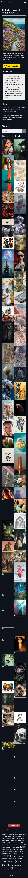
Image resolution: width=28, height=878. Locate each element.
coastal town (16, 107)
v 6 (11, 861)
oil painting (11, 851)
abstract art (6, 830)
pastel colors (19, 851)
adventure (13, 830)
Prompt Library (7, 2)
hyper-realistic (6, 847)
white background (16, 870)
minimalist (20, 849)
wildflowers (13, 111)
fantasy (13, 840)
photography (8, 853)
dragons (5, 840)
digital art (19, 838)
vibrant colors (7, 868)
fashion (7, 842)
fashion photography (17, 842)
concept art (20, 836)
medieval (5, 849)
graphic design (12, 844)
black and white (7, 832)
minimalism (13, 849)
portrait (6, 856)
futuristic (5, 844)
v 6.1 (8, 111)
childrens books (15, 834)
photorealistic (19, 853)
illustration (18, 847)
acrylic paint (9, 107)
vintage (15, 868)
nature (5, 851)
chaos (15, 832)
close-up (8, 836)
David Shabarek (12, 109)
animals (20, 830)
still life (12, 858)
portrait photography (16, 856)
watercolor (21, 868)
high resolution (21, 844)
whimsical (6, 870)
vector (19, 865)
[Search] (24, 131)
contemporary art (8, 838)
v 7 (12, 865)
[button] (14, 825)
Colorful (14, 836)
